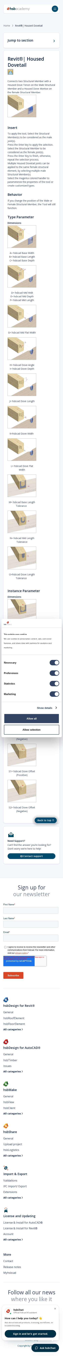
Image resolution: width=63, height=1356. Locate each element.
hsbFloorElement (14, 1023)
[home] (18, 9)
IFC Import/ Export (15, 1186)
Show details (44, 707)
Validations (10, 1180)
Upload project (12, 1144)
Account (8, 1234)
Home (6, 25)
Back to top (44, 820)
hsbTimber (10, 1060)
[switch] (54, 673)
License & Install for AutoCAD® (23, 1222)
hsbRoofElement (13, 1018)
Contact (8, 1261)
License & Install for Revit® (20, 1228)
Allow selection (31, 729)
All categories (13, 1029)
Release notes (12, 1266)
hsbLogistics (11, 1149)
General (8, 1012)
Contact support (31, 856)
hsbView (8, 1102)
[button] (55, 9)
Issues (7, 1065)
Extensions (10, 1191)
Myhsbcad (9, 1272)
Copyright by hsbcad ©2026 (31, 1345)
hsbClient (9, 1108)
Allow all (32, 718)
